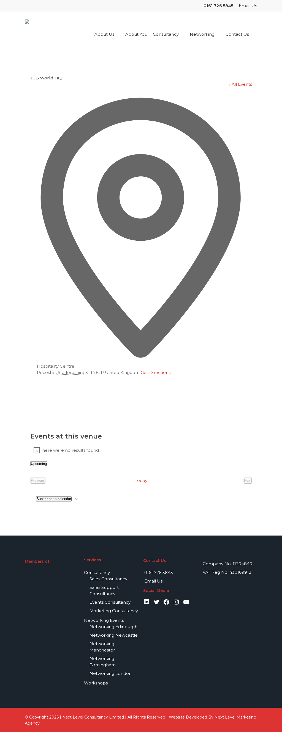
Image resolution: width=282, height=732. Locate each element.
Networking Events (104, 620)
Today (141, 480)
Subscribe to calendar (53, 499)
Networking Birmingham (103, 661)
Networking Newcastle (114, 635)
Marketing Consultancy (114, 610)
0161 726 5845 (158, 572)
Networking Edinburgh (113, 626)
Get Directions (155, 372)
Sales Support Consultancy (104, 590)
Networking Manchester (102, 647)
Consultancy (97, 572)
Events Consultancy (110, 602)
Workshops (96, 683)
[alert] (141, 450)
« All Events (240, 84)
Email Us (152, 581)
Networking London (111, 673)
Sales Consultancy (108, 578)
